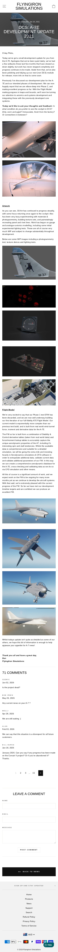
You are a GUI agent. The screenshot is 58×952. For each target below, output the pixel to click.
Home (29, 895)
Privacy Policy (29, 921)
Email (5, 814)
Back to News (31, 871)
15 (34, 773)
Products (29, 899)
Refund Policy (29, 917)
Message (7, 827)
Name (5, 800)
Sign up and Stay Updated (29, 885)
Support (29, 908)
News (29, 904)
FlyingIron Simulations (29, 6)
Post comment (29, 850)
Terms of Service (28, 926)
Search (29, 912)
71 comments (23, 22)
